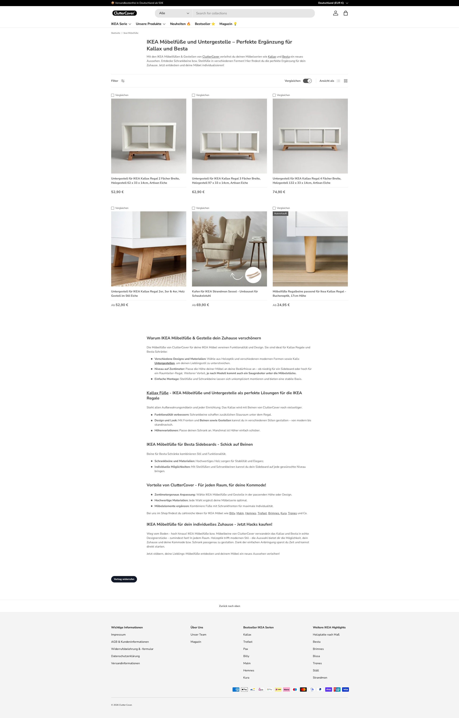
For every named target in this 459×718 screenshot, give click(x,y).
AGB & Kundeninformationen (130, 642)
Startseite (115, 33)
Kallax (272, 57)
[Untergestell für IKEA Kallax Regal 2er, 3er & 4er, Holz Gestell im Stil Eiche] (148, 248)
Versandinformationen (125, 663)
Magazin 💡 (228, 24)
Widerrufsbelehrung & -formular (132, 649)
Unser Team (198, 635)
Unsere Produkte (148, 24)
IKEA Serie (119, 24)
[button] (346, 13)
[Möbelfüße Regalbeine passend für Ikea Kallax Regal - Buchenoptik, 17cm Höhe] (310, 248)
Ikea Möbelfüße (131, 33)
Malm (240, 513)
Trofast (262, 513)
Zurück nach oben (229, 606)
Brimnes (318, 649)
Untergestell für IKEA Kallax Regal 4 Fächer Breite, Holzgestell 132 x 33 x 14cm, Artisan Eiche (307, 181)
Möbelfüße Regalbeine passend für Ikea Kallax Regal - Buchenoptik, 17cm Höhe (309, 294)
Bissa (316, 656)
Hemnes (250, 513)
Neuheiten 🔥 (180, 24)
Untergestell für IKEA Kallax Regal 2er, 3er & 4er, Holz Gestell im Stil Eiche (148, 294)
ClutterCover (211, 57)
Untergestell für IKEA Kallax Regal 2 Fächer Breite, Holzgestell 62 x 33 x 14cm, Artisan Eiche (145, 181)
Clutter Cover (125, 704)
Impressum (118, 635)
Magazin (196, 642)
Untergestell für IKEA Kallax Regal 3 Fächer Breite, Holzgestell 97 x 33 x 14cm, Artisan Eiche (226, 181)
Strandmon (320, 678)
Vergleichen (293, 81)
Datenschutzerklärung (125, 656)
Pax (245, 649)
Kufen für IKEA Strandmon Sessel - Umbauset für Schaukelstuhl (225, 294)
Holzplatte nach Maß (326, 635)
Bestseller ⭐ (205, 24)
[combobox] (235, 13)
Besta (286, 57)
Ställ (316, 670)
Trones (292, 513)
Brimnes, (274, 513)
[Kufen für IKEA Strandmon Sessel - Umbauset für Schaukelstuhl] (229, 248)
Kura (284, 513)
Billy (232, 513)
